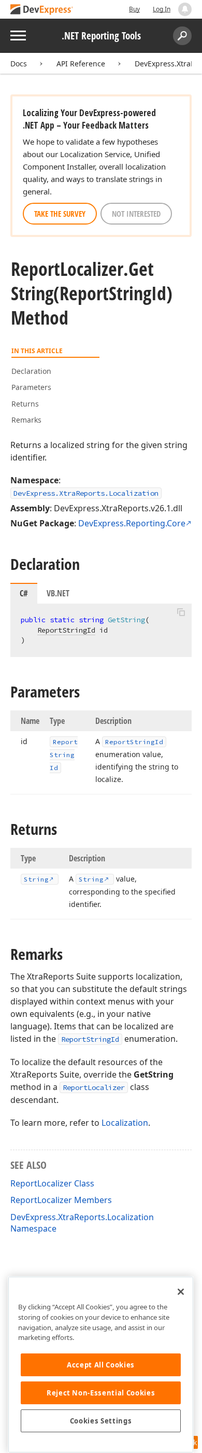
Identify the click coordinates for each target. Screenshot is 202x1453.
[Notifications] (185, 9)
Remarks (26, 420)
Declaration (31, 371)
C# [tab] (24, 593)
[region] (101, 1364)
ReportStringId (66, 630)
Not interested (136, 213)
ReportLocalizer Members (61, 1200)
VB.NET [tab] (58, 593)
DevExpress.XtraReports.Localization (85, 493)
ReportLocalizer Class (52, 1183)
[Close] (180, 1291)
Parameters (31, 387)
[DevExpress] (42, 10)
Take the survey (59, 213)
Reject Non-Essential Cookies (101, 1393)
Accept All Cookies (101, 1365)
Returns (25, 404)
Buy (134, 9)
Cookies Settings (101, 1421)
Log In (161, 9)
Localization (125, 1122)
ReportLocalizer (94, 1087)
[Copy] (181, 612)
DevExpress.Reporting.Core (131, 523)
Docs (18, 63)
